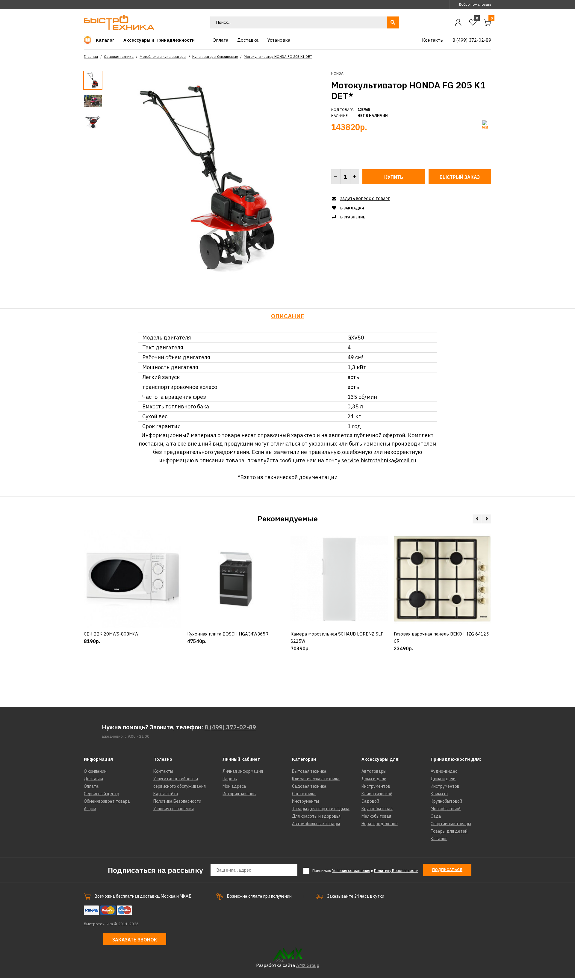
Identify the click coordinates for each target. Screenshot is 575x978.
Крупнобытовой (446, 801)
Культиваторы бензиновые (215, 56)
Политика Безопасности (177, 801)
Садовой (370, 801)
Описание (287, 316)
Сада (436, 816)
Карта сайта (165, 793)
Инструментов (375, 786)
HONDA (337, 73)
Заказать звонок (134, 940)
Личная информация (243, 771)
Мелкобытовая (376, 816)
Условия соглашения (173, 808)
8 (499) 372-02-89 (230, 727)
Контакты (163, 771)
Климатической (376, 793)
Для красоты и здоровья (316, 816)
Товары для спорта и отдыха (320, 808)
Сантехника (304, 793)
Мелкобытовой (446, 808)
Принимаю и (365, 870)
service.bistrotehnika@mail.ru (378, 460)
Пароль (230, 778)
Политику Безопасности (396, 870)
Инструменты (305, 801)
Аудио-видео (444, 771)
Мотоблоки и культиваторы (163, 56)
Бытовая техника (309, 771)
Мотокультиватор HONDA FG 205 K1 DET (278, 56)
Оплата (91, 786)
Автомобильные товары (316, 823)
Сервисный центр (101, 793)
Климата (439, 793)
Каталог (439, 838)
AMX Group (307, 965)
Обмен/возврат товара (107, 801)
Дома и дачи (373, 778)
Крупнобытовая (377, 808)
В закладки (352, 208)
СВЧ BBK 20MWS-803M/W (111, 634)
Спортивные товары (451, 823)
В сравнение (352, 217)
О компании (95, 771)
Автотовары (373, 771)
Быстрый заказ (460, 177)
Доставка (93, 778)
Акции (90, 808)
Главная (91, 56)
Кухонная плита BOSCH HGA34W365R (227, 634)
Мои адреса (234, 786)
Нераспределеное (379, 823)
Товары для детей (449, 831)
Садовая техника (119, 56)
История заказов (239, 793)
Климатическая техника (316, 778)
